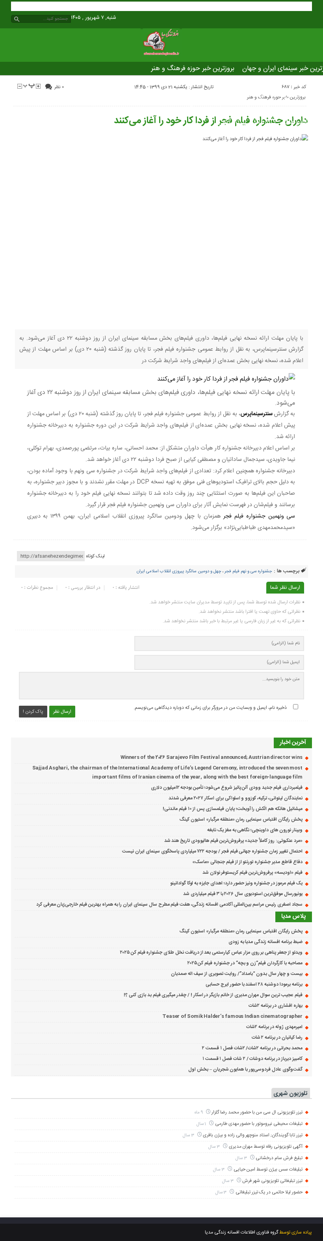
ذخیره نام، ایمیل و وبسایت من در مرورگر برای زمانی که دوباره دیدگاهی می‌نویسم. (210, 708)
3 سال (189, 1135)
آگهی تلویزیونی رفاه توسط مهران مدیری (266, 1146)
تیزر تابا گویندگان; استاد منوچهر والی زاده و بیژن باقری (252, 1135)
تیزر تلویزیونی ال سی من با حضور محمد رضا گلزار (257, 1112)
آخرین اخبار (293, 742)
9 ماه (199, 1112)
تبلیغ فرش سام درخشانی (279, 1158)
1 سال (202, 1124)
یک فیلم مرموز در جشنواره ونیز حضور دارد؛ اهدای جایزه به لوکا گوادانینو (236, 883)
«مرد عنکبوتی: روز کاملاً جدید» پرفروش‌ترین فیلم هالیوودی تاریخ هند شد (233, 841)
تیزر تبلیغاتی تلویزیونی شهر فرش (272, 1181)
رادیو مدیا (296, 122)
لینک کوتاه (95, 556)
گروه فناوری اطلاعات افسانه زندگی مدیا (241, 1232)
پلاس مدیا (283, 95)
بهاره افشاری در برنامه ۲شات (275, 1006)
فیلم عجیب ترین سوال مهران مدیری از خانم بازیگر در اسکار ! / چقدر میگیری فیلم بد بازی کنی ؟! (213, 995)
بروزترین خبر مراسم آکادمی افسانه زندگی (243, 81)
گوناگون (155, 95)
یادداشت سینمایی (238, 95)
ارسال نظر (62, 712)
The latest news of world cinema (242, 108)
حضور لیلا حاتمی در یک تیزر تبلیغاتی (269, 1192)
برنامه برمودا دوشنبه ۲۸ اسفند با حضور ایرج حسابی (254, 984)
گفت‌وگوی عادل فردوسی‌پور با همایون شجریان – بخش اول (245, 1069)
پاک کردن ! (33, 712)
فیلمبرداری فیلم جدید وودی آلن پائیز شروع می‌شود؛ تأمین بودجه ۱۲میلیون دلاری (227, 788)
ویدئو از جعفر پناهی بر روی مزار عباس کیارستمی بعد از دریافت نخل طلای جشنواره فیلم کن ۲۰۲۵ (211, 952)
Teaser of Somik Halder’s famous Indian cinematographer (232, 1016)
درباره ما (264, 122)
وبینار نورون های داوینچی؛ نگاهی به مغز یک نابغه (254, 830)
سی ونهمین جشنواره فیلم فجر (259, 516)
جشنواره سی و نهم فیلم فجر (248, 571)
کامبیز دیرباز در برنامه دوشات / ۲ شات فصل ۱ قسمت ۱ (252, 1059)
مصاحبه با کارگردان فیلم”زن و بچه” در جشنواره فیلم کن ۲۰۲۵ (245, 963)
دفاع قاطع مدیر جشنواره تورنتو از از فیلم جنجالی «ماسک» (247, 862)
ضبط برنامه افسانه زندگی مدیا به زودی (265, 942)
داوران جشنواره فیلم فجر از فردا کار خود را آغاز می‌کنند (211, 121)
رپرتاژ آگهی (232, 122)
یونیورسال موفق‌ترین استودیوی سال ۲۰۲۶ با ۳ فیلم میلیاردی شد (242, 894)
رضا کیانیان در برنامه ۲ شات (277, 1037)
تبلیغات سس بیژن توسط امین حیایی (268, 1169)
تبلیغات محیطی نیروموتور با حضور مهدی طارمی (259, 1124)
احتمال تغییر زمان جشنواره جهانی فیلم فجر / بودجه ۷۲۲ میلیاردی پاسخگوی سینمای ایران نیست (212, 851)
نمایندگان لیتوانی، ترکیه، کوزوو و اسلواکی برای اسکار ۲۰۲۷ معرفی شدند (236, 798)
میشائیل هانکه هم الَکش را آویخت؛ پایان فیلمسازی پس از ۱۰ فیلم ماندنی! (233, 809)
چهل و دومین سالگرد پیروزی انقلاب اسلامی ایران (179, 571)
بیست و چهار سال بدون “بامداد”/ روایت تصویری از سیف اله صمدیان (237, 974)
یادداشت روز (190, 95)
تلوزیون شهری (290, 1094)
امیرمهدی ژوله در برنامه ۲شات (274, 1027)
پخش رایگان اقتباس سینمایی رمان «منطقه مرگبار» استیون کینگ (240, 819)
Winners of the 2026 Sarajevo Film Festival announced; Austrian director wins (212, 757)
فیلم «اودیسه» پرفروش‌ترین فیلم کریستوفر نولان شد (252, 873)
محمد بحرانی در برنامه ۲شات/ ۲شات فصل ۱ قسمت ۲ (252, 1048)
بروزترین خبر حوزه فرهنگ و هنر (192, 68)
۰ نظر (59, 87)
